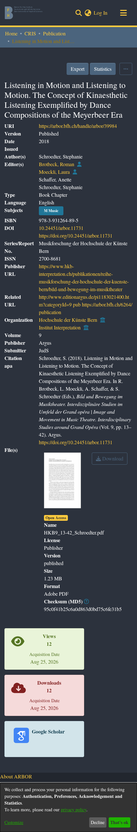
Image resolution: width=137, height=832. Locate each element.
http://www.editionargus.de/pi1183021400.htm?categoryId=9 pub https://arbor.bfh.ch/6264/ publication (85, 304)
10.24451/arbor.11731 (61, 228)
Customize (13, 822)
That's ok (119, 822)
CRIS (30, 33)
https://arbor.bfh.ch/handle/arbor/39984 (78, 125)
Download (112, 458)
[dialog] (68, 807)
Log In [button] (101, 12)
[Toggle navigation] (123, 13)
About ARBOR (16, 776)
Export (77, 68)
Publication (54, 33)
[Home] (23, 13)
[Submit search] (79, 13)
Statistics (103, 68)
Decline (98, 822)
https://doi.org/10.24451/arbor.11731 (75, 235)
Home (11, 33)
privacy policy (73, 809)
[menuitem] (88, 13)
